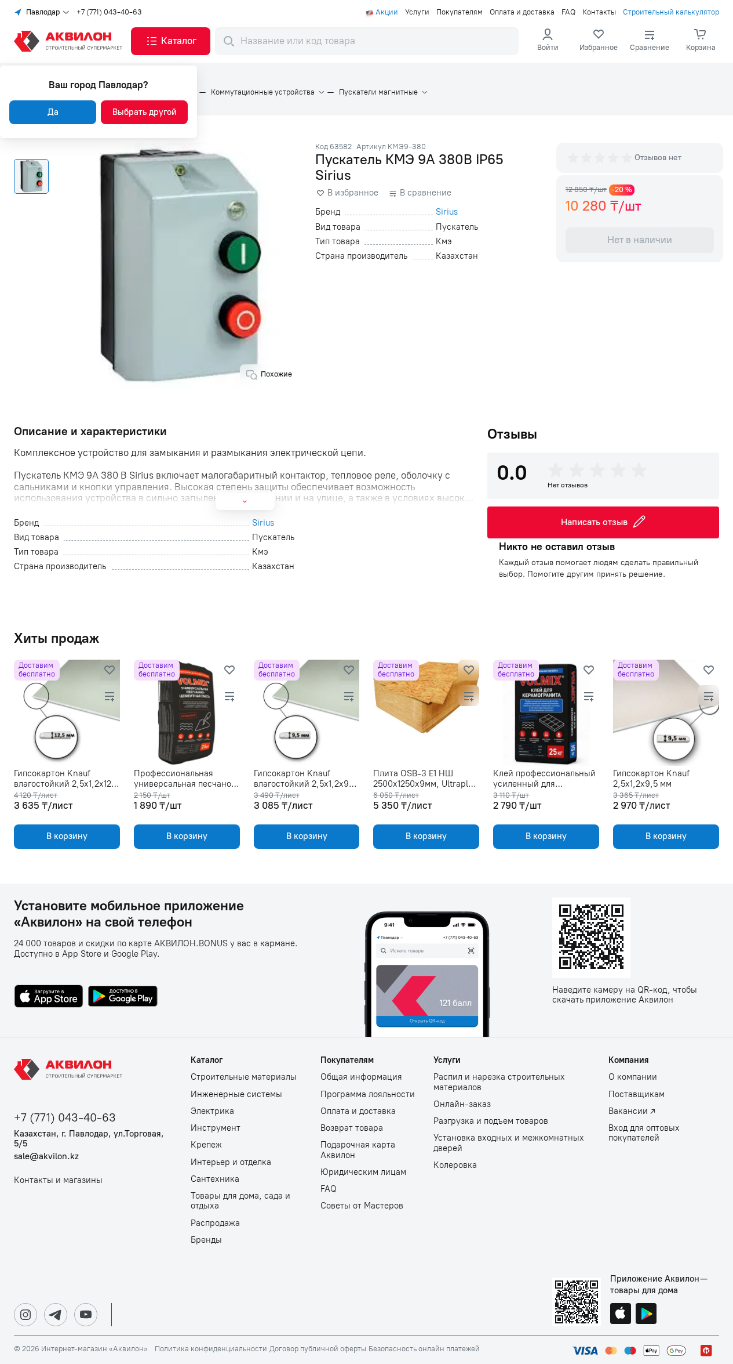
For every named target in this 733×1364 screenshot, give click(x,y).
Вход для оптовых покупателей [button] (644, 1133)
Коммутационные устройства (263, 92)
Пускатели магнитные (378, 92)
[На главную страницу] (70, 1069)
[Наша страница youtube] (85, 1314)
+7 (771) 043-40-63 (109, 12)
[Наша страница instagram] (25, 1314)
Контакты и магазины (58, 1180)
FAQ (568, 12)
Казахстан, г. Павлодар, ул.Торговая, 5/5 (89, 1139)
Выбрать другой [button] (144, 112)
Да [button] (53, 112)
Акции (386, 12)
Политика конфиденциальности (211, 1349)
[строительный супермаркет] (70, 41)
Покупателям (459, 12)
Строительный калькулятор (671, 12)
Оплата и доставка (522, 12)
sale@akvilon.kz (46, 1157)
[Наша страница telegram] (55, 1314)
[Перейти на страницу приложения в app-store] (48, 997)
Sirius (447, 212)
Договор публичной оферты (317, 1349)
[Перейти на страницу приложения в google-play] (123, 997)
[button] (170, 41)
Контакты (599, 12)
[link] (599, 41)
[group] (600, 158)
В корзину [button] (66, 836)
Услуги (417, 12)
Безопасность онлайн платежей (424, 1349)
